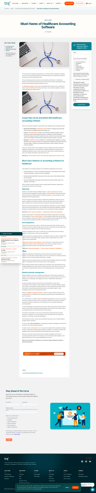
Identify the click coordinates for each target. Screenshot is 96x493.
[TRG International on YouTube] (90, 461)
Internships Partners (83, 476)
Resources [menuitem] (25, 3)
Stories (36, 470)
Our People (51, 474)
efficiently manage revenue (31, 86)
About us (51, 470)
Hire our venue (67, 478)
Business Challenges (9, 476)
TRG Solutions (7, 474)
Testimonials (52, 480)
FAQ (20, 478)
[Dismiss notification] (93, 483)
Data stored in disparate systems (31, 225)
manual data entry (41, 128)
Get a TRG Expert (68, 474)
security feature (38, 216)
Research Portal (23, 480)
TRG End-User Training (24, 483)
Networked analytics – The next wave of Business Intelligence (45, 248)
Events (66, 470)
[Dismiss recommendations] (20, 234)
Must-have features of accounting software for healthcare (11, 54)
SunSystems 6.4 (35, 328)
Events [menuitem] (41, 3)
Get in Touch (79, 3)
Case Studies (37, 474)
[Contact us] (92, 489)
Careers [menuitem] (58, 3)
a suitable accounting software (34, 292)
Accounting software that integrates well (33, 242)
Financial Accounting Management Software (33, 373)
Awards (50, 476)
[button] (16, 3)
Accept (75, 487)
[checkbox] (81, 66)
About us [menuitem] (49, 3)
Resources (22, 470)
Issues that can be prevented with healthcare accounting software (11, 48)
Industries (6, 478)
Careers (80, 470)
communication (32, 132)
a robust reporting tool (52, 191)
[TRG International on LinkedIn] (82, 461)
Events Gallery (67, 476)
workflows (32, 140)
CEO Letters (37, 476)
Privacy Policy (38, 489)
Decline (67, 487)
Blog (20, 476)
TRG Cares (51, 478)
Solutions (7, 470)
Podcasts (21, 474)
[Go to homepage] (7, 3)
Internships (81, 474)
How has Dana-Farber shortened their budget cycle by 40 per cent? (46, 155)
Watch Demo (69, 3)
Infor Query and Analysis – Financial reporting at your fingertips (45, 212)
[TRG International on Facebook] (86, 461)
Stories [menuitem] (33, 3)
